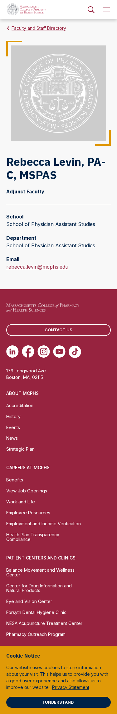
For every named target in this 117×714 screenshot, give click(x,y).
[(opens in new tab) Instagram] (43, 351)
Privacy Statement (70, 687)
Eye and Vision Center (29, 601)
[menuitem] (91, 9)
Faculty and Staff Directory (39, 28)
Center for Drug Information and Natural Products (39, 588)
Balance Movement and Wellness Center (40, 572)
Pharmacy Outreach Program (36, 634)
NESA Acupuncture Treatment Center (44, 623)
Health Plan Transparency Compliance (32, 537)
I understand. (59, 702)
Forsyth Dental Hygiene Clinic (36, 612)
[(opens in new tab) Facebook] (28, 351)
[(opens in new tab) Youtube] (59, 351)
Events (13, 427)
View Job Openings (26, 490)
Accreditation (19, 405)
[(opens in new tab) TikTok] (75, 351)
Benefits (14, 479)
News (12, 438)
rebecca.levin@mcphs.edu (37, 267)
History (13, 416)
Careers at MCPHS (28, 467)
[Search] (91, 9)
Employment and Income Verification (43, 523)
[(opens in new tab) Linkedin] (12, 351)
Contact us (58, 329)
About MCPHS (22, 393)
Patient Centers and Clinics (41, 557)
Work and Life (20, 501)
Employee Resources (28, 512)
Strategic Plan (20, 449)
